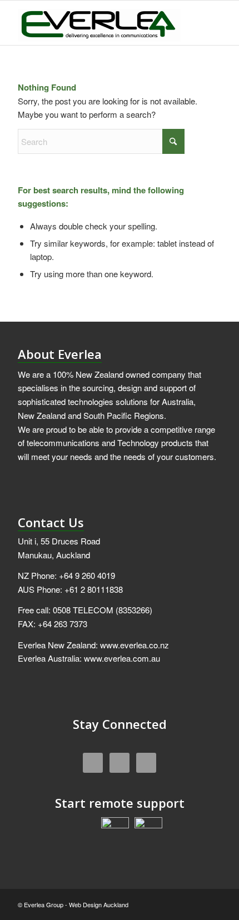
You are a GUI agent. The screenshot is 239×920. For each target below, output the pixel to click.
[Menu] (206, 23)
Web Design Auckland (98, 904)
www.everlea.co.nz (134, 645)
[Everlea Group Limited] (99, 23)
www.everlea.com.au (122, 658)
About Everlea (60, 354)
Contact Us (51, 522)
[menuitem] (206, 23)
